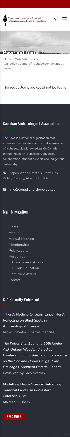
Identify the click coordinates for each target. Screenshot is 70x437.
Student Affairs (24, 274)
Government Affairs (27, 262)
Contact (14, 280)
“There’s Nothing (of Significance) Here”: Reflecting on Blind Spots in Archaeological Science (34, 320)
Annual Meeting (21, 238)
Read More (14, 416)
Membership (19, 244)
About (14, 232)
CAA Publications (26, 59)
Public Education (25, 268)
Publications (18, 250)
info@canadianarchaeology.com (33, 189)
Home (8, 59)
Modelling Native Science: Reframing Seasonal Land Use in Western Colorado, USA (32, 390)
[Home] (24, 20)
